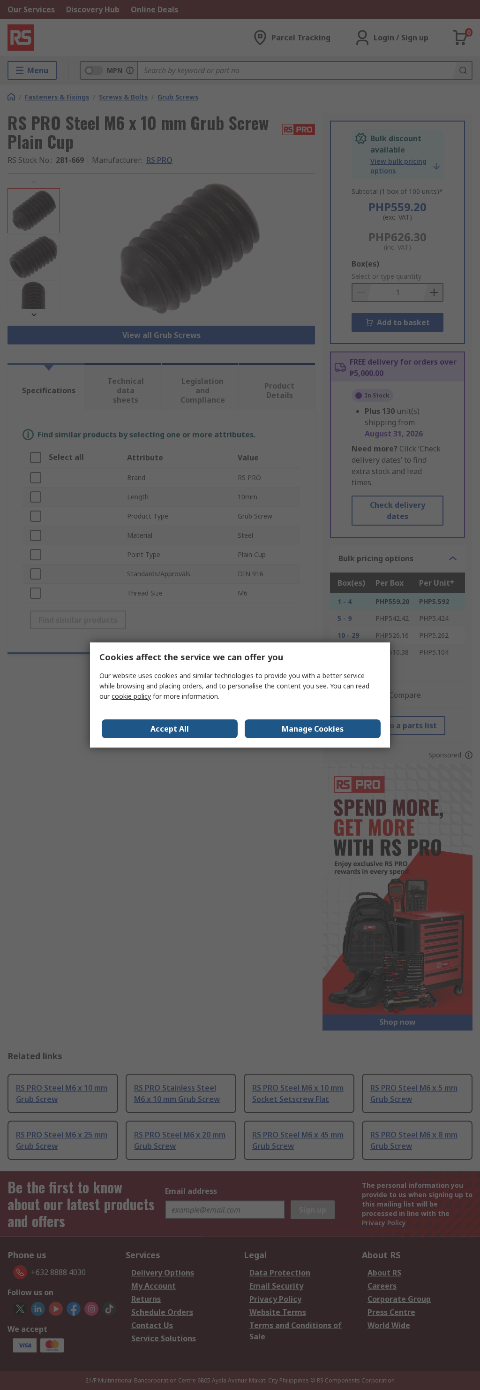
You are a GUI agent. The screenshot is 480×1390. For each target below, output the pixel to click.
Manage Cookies (313, 729)
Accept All (169, 729)
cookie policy (131, 696)
